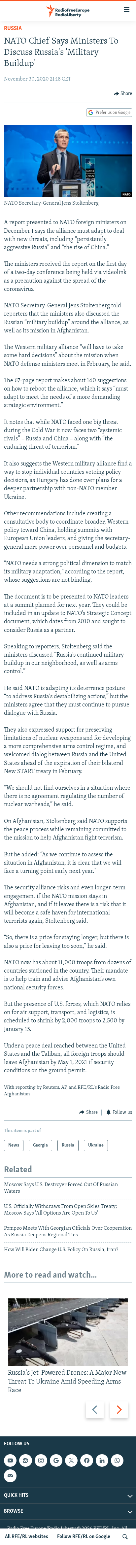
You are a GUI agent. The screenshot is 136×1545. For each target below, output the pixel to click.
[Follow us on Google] (56, 1460)
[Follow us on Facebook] (86, 1460)
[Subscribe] (10, 1475)
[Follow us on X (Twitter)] (71, 1460)
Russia (13, 29)
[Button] (123, 93)
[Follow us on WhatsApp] (117, 1460)
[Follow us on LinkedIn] (102, 1460)
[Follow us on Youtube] (10, 1460)
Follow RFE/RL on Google (83, 1536)
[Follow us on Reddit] (25, 1460)
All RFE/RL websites (26, 1536)
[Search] (125, 1536)
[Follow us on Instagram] (41, 1460)
